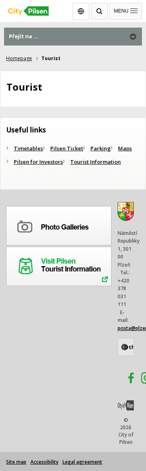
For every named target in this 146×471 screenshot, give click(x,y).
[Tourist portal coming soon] (59, 265)
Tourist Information (95, 161)
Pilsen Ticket (66, 148)
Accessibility (44, 461)
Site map (16, 461)
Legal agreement (82, 461)
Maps (125, 148)
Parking (100, 148)
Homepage (19, 58)
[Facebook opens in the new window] (127, 379)
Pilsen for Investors (38, 161)
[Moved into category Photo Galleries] (59, 224)
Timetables (28, 148)
